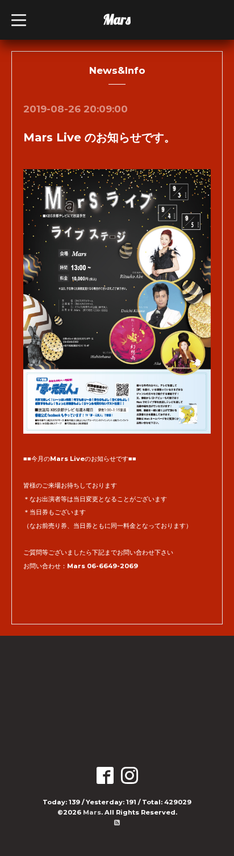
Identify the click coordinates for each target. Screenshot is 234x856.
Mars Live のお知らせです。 (99, 137)
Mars (117, 19)
